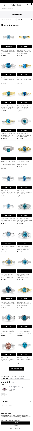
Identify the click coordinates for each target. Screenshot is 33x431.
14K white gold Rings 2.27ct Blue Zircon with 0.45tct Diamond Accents (24, 331)
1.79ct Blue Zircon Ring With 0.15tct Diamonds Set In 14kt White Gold (24, 135)
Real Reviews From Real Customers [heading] (12, 376)
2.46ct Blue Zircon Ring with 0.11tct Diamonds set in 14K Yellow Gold (24, 79)
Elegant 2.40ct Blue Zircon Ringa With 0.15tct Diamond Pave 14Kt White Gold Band (8, 164)
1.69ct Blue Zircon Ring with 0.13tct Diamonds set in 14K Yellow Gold (8, 107)
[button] (27, 376)
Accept (16, 422)
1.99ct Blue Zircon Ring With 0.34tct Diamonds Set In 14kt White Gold (23, 276)
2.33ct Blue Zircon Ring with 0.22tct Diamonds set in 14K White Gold (24, 192)
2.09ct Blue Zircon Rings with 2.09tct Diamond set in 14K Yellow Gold (24, 51)
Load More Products (16, 369)
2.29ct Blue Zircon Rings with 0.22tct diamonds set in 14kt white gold (8, 192)
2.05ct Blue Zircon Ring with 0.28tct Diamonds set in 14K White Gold (24, 220)
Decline (16, 425)
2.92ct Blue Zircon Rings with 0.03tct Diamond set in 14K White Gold (8, 51)
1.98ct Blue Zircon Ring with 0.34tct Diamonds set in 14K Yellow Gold (7, 276)
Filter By (20, 19)
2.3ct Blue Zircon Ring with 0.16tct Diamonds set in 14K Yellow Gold (8, 135)
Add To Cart (8, 46)
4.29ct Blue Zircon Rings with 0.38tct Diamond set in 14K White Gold (8, 304)
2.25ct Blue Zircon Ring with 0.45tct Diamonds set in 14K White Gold (7, 331)
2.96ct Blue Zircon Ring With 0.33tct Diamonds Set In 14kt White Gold (24, 359)
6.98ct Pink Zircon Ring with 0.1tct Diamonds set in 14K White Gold (8, 359)
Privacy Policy (16, 420)
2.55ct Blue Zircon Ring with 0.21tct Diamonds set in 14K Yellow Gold (24, 107)
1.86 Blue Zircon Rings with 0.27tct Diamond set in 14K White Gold (8, 220)
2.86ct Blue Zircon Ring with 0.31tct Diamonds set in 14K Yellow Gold (24, 304)
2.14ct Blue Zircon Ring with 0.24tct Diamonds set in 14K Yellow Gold (23, 163)
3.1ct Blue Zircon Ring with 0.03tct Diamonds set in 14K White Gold (8, 79)
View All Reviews (19, 378)
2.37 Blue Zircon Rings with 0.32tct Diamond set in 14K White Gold (8, 248)
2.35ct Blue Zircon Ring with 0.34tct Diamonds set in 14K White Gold (23, 248)
